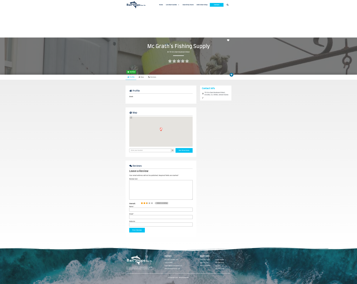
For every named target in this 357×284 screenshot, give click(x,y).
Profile (132, 77)
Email (131, 214)
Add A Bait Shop (202, 4)
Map (142, 77)
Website (132, 221)
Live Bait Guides (171, 4)
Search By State (188, 4)
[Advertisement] (178, 24)
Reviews (153, 77)
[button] (227, 5)
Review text (133, 179)
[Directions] (231, 75)
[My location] (172, 150)
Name (131, 206)
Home (161, 4)
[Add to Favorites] (229, 40)
